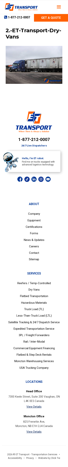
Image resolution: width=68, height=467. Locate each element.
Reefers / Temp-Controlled (34, 283)
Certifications (34, 227)
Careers (34, 246)
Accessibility (15, 458)
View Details (34, 406)
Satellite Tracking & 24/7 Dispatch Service (34, 322)
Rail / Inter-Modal (34, 341)
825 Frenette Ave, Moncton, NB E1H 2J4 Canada (34, 424)
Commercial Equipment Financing (34, 348)
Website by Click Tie (49, 458)
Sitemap (34, 259)
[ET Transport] (21, 7)
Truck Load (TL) (34, 309)
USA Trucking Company (34, 368)
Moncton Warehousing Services (34, 361)
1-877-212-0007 (34, 139)
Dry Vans (34, 289)
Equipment (34, 220)
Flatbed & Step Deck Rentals (34, 354)
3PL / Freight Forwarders (34, 335)
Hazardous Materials (34, 302)
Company (34, 213)
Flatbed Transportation (34, 296)
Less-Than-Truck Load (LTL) (34, 315)
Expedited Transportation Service (34, 328)
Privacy (30, 458)
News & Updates (34, 240)
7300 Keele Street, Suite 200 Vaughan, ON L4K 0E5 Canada (34, 399)
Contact (34, 253)
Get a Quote (51, 18)
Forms (34, 233)
